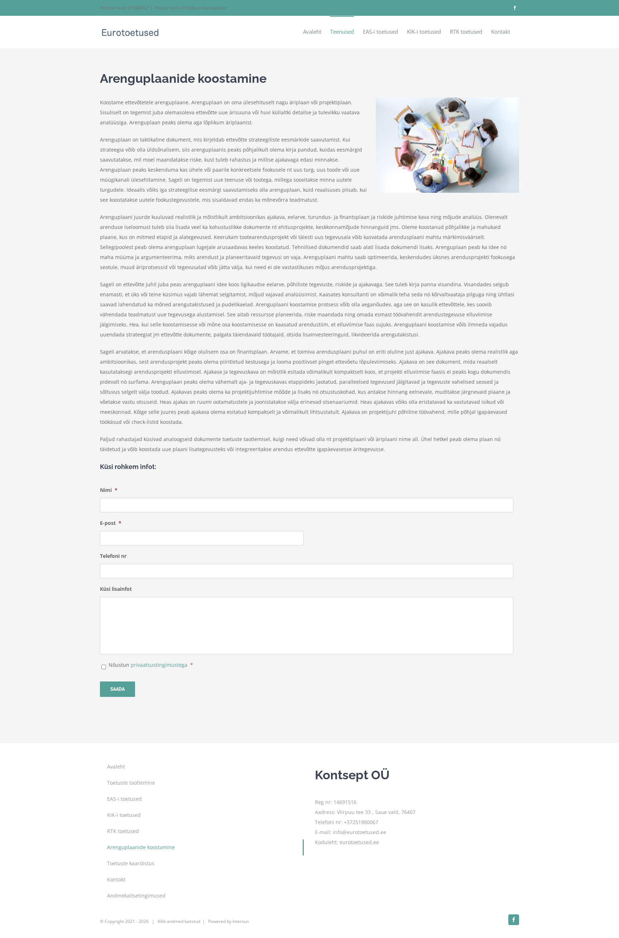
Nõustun (151, 664)
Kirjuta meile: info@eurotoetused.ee (191, 8)
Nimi (108, 490)
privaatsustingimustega (160, 664)
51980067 (138, 8)
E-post (110, 523)
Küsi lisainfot (116, 589)
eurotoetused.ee (359, 842)
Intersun (240, 921)
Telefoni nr (113, 556)
